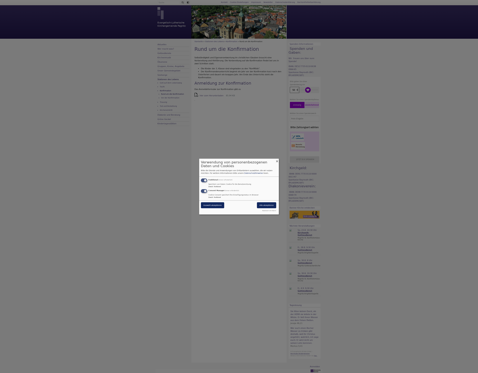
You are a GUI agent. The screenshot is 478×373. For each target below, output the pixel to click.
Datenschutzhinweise (253, 173)
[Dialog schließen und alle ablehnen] (277, 160)
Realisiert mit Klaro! (269, 210)
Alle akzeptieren (266, 205)
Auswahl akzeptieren (212, 205)
